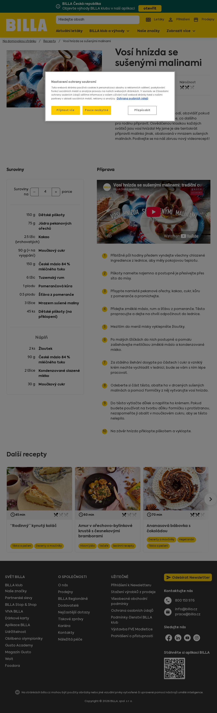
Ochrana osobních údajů (132, 98)
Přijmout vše (65, 110)
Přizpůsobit (142, 110)
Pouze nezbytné (96, 110)
